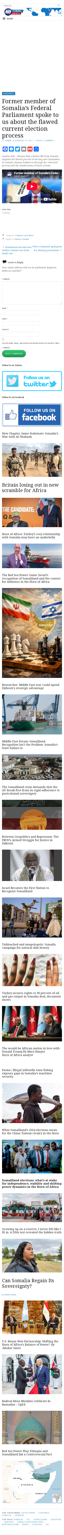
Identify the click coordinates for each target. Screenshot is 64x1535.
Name (4, 308)
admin (8, 140)
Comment (6, 279)
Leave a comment (44, 140)
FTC (28, 1519)
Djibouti (9, 1522)
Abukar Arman (10, 1294)
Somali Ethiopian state (30, 1522)
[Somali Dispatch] (32, 12)
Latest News (28, 235)
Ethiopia (37, 1524)
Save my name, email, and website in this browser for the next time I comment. (30, 345)
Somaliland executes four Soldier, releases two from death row (17, 250)
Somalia (26, 239)
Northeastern (10, 1524)
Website (5, 330)
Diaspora (18, 239)
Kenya (25, 1524)
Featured (8, 93)
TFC (47, 1524)
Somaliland (40, 1519)
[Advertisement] (32, 55)
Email (5, 319)
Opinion (19, 1515)
